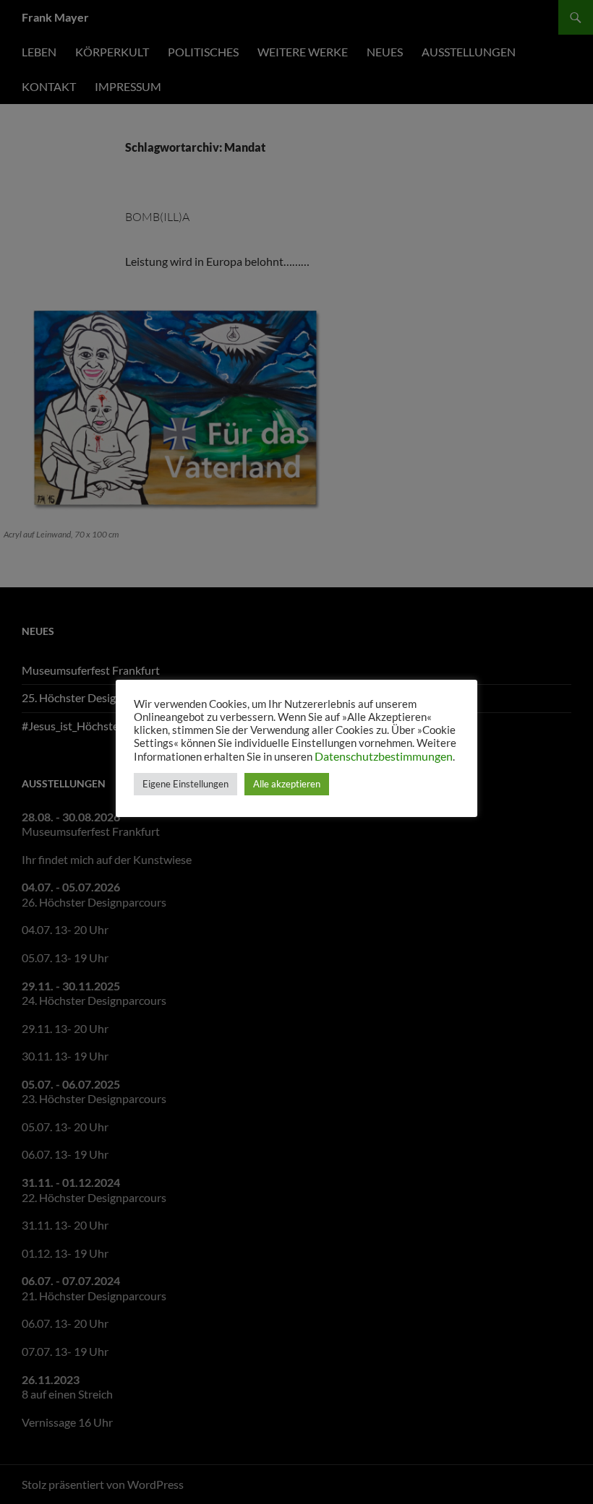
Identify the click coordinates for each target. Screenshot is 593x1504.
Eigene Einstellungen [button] (185, 784)
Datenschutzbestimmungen (384, 756)
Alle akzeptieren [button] (286, 784)
